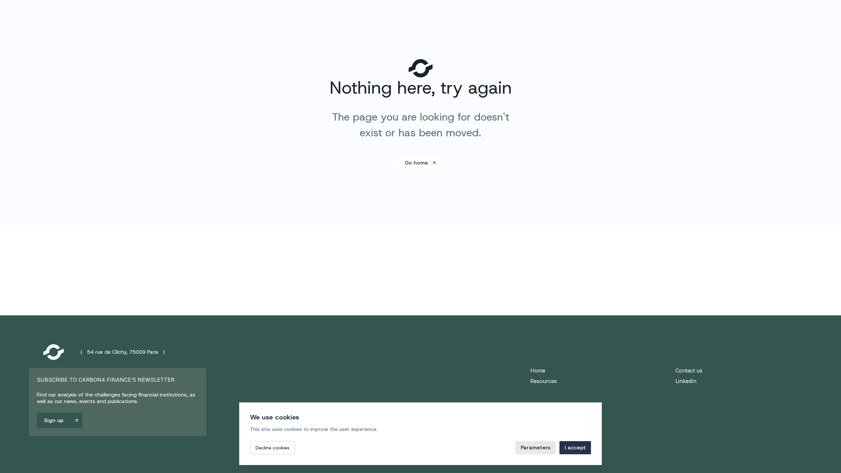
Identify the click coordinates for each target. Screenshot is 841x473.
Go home (416, 162)
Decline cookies (272, 448)
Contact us (688, 370)
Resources (543, 381)
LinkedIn (685, 381)
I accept (575, 447)
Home (537, 370)
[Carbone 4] (53, 352)
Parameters (535, 447)
